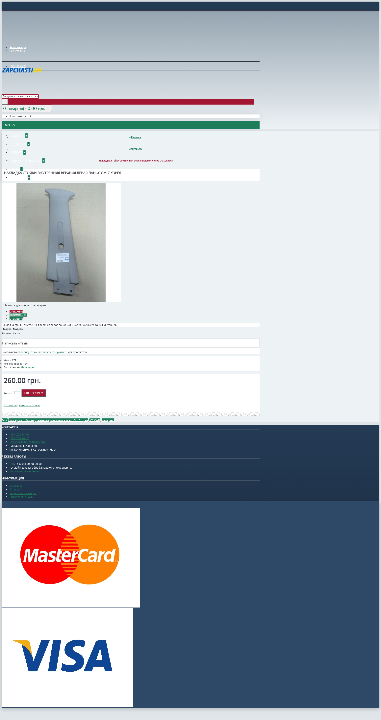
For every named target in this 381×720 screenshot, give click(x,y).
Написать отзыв (29, 405)
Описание (16, 311)
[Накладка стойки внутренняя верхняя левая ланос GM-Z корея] (61, 301)
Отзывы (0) (16, 318)
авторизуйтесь (27, 352)
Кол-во (8, 393)
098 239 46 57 (20, 438)
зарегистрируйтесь (55, 352)
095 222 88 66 (20, 434)
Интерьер (108, 420)
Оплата (15, 489)
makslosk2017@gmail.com (28, 442)
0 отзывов (10, 405)
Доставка (16, 485)
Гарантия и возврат (23, 493)
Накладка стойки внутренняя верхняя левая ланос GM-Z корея (48, 420)
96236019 (94, 420)
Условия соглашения (25, 471)
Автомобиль (18, 315)
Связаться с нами (21, 497)
